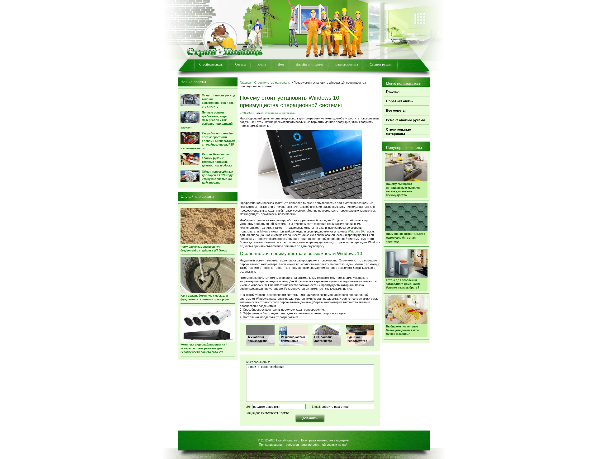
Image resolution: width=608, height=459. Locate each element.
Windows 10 (356, 231)
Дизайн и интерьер (309, 64)
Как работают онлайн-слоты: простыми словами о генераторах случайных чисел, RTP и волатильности (207, 141)
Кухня (261, 64)
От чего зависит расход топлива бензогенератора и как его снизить (218, 101)
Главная (392, 91)
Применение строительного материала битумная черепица (405, 237)
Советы (240, 64)
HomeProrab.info (287, 440)
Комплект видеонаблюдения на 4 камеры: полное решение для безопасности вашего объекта (204, 348)
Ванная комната (346, 64)
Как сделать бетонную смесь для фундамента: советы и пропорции (204, 297)
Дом (281, 64)
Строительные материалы (398, 131)
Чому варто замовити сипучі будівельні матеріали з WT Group (203, 248)
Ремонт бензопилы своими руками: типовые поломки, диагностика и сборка (217, 160)
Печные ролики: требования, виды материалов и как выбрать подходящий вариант (206, 120)
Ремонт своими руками (405, 120)
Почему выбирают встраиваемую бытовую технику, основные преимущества (403, 189)
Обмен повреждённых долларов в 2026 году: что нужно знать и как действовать (218, 177)
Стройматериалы (211, 64)
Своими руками (381, 64)
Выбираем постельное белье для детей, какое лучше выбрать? (402, 330)
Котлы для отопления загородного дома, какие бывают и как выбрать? (403, 284)
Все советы (396, 110)
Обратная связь (399, 101)
